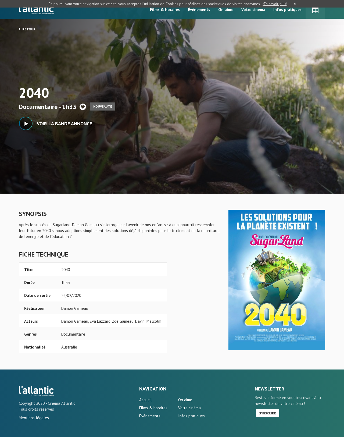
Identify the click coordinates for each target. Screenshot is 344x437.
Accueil (145, 399)
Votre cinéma (253, 9)
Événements (199, 9)
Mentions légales (34, 417)
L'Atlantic (36, 9)
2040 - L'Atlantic (36, 391)
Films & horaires (165, 9)
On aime (225, 9)
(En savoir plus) (275, 3)
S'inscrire (267, 413)
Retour (28, 29)
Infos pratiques (287, 9)
